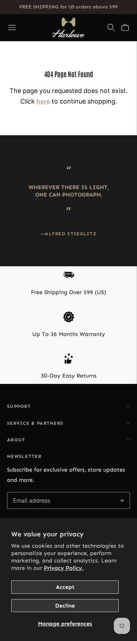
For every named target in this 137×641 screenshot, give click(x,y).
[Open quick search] (111, 27)
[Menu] (12, 27)
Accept (65, 587)
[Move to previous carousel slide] (7, 163)
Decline (65, 605)
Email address (31, 493)
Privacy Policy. (63, 568)
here (43, 101)
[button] (125, 27)
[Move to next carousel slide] (130, 163)
